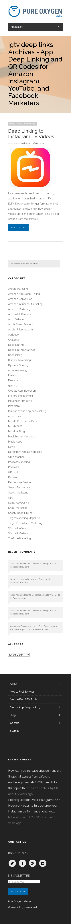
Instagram (14, 406)
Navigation (17, 26)
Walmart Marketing (19, 533)
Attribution (14, 334)
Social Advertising (18, 502)
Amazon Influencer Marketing (25, 304)
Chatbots (13, 339)
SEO (10, 497)
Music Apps (15, 441)
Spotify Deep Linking (20, 512)
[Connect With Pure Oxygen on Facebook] (22, 863)
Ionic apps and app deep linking (27, 411)
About (13, 683)
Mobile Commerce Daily (22, 421)
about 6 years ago (20, 794)
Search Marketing (18, 492)
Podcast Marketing (19, 462)
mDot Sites (14, 416)
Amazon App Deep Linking (24, 293)
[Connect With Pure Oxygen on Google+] (32, 863)
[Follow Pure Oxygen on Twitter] (12, 863)
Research (13, 477)
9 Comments (38, 143)
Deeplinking (30, 124)
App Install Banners (19, 314)
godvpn (14, 626)
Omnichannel (16, 456)
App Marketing (16, 319)
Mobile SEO (15, 426)
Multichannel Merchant (21, 436)
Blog (13, 715)
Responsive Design (19, 482)
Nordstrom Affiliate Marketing (25, 451)
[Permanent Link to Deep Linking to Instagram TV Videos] (31, 186)
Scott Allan (26, 143)
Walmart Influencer (19, 528)
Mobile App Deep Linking (25, 707)
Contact (14, 722)
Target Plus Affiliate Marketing (25, 523)
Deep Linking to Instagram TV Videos (31, 133)
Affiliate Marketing (18, 288)
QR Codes (14, 472)
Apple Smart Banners (20, 324)
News (11, 446)
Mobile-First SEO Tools (23, 699)
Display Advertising (19, 360)
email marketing (17, 370)
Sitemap (14, 730)
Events (12, 375)
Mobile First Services (22, 691)
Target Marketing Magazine (24, 518)
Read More (18, 227)
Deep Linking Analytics (21, 349)
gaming (12, 385)
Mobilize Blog (16, 431)
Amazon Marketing (19, 309)
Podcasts (13, 467)
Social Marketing (17, 507)
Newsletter (19, 875)
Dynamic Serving (18, 365)
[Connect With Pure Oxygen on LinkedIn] (42, 863)
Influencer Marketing (20, 400)
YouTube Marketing (19, 538)
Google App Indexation (22, 390)
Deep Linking (15, 124)
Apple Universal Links (20, 329)
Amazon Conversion (20, 299)
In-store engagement (20, 395)
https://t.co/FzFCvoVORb (26, 817)
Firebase (13, 380)
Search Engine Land (19, 487)
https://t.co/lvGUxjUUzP (43, 788)
